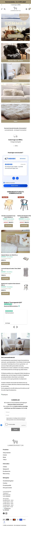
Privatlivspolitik (7, 485)
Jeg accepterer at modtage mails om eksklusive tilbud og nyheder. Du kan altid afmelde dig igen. (16, 419)
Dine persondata (7, 487)
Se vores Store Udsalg (15, 36)
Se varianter (9, 225)
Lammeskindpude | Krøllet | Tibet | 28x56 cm (11, 269)
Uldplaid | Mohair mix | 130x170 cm (9, 255)
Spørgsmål (6, 469)
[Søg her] (4, 9)
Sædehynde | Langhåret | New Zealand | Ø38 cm (10, 284)
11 (10, 286)
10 (10, 256)
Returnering (6, 473)
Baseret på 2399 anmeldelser (11, 306)
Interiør (5, 455)
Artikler (5, 466)
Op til (15, 2)
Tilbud (4, 459)
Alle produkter (7, 452)
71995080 (6, 510)
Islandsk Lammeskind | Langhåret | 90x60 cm (8, 216)
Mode (4, 457)
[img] (16, 304)
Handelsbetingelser (8, 481)
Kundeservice (6, 471)
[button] (1, 5)
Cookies (5, 483)
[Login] (26, 9)
